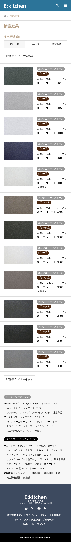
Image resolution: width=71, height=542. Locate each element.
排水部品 (57, 412)
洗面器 (28, 464)
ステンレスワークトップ (46, 421)
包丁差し (32, 459)
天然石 (37, 430)
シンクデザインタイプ (18, 412)
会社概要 (56, 515)
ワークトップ (10, 417)
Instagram (26, 508)
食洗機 (26, 477)
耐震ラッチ (22, 468)
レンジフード (22, 473)
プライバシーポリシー (37, 515)
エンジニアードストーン (32, 417)
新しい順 (14, 44)
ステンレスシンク (41, 412)
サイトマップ (21, 519)
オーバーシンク (49, 403)
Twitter (32, 508)
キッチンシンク (12, 403)
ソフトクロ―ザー (16, 459)
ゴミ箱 (47, 454)
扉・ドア (44, 459)
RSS (45, 508)
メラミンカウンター (45, 426)
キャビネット (13, 454)
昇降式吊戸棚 (58, 459)
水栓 (58, 473)
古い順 (35, 44)
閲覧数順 (56, 44)
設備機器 (8, 473)
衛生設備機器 (13, 477)
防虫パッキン (37, 468)
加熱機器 (48, 473)
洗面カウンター (15, 464)
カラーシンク (13, 408)
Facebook (38, 508)
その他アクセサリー (46, 445)
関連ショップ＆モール (42, 519)
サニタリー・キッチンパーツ (18, 445)
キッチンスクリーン (56, 450)
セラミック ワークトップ (19, 426)
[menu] (65, 5)
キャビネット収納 (32, 454)
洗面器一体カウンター (46, 464)
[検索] (56, 5)
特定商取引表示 (15, 515)
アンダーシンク (30, 403)
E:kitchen (35, 496)
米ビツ (10, 468)
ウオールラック (15, 450)
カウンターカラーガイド (19, 421)
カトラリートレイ (34, 450)
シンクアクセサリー (33, 408)
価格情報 (36, 473)
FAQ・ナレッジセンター (35, 524)
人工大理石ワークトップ (19, 430)
